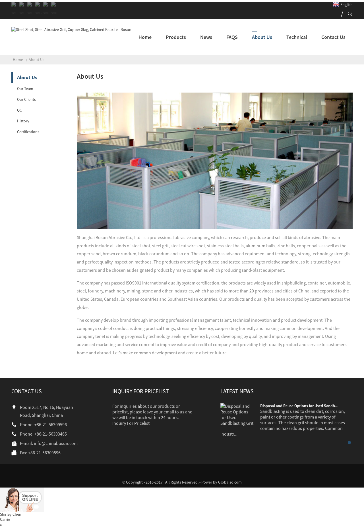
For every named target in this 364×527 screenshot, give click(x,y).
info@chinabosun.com (56, 443)
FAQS (232, 37)
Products (176, 37)
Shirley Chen (10, 514)
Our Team (25, 88)
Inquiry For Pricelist (131, 423)
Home (145, 37)
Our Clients (26, 99)
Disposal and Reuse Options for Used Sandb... (299, 405)
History (23, 121)
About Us (262, 37)
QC (19, 110)
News (206, 37)
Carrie (5, 519)
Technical (296, 37)
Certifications (28, 131)
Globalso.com (230, 482)
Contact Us (333, 37)
